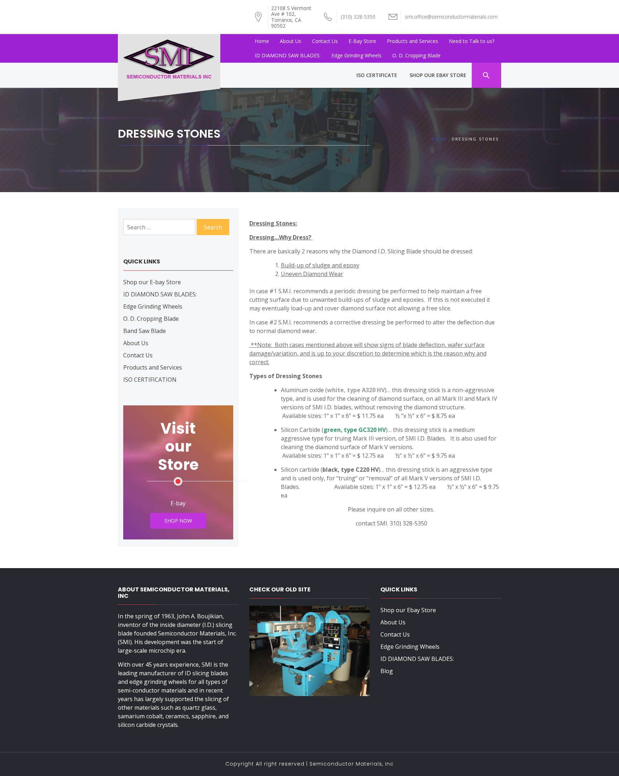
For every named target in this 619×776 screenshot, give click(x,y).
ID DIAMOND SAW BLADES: (288, 55)
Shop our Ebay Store (408, 610)
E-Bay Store (362, 41)
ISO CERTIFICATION (150, 380)
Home (262, 41)
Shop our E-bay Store (152, 282)
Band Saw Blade (144, 331)
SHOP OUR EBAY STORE (437, 75)
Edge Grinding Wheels (356, 55)
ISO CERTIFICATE (376, 75)
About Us (290, 41)
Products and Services (412, 41)
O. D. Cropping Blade (416, 55)
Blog (386, 671)
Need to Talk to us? (471, 41)
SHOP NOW (178, 520)
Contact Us (325, 41)
